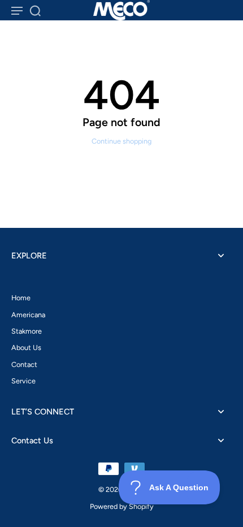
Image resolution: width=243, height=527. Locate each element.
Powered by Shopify (122, 506)
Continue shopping (121, 141)
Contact (24, 364)
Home (21, 297)
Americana (28, 314)
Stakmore (26, 331)
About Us (26, 347)
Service (23, 381)
